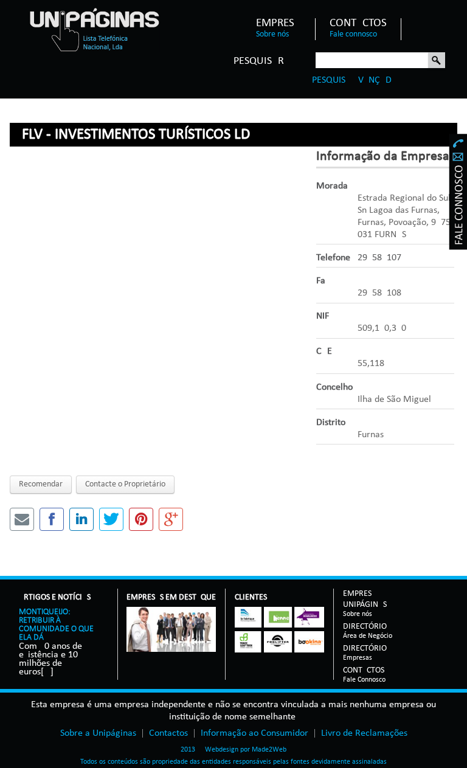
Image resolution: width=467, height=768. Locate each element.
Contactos (358, 23)
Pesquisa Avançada (354, 80)
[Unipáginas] (94, 29)
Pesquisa (436, 60)
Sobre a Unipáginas (98, 733)
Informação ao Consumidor (254, 733)
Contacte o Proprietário (125, 484)
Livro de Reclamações (364, 733)
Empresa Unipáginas (365, 600)
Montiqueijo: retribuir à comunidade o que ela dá (56, 624)
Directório (367, 627)
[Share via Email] (22, 519)
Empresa (278, 23)
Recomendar (41, 484)
